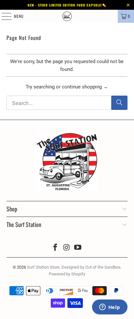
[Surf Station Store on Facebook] (55, 248)
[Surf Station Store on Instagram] (67, 248)
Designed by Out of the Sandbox (90, 267)
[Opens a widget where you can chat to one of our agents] (109, 307)
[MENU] (3, 16)
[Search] (119, 103)
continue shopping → (85, 87)
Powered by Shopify (67, 274)
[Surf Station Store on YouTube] (78, 248)
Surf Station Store (43, 267)
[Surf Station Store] (67, 16)
